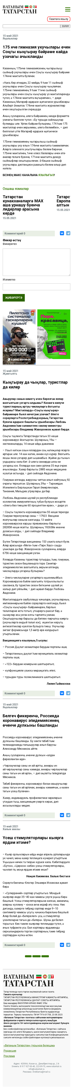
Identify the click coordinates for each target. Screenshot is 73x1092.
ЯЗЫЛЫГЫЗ (46, 175)
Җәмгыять (10, 373)
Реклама (9, 1056)
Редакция (10, 1050)
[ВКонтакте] (62, 233)
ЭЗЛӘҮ (65, 26)
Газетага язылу (58, 19)
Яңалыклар (10, 38)
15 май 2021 (10, 35)
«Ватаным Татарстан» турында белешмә (29, 1045)
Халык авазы (11, 829)
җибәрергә (13, 297)
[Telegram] (68, 233)
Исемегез (9, 279)
